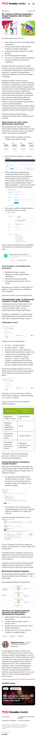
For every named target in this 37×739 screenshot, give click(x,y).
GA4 (5, 636)
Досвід (20, 636)
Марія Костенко (17, 643)
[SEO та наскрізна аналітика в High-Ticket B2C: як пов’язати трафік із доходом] (18, 695)
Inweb (4, 734)
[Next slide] (32, 695)
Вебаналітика (5, 11)
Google (12, 636)
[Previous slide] (4, 695)
